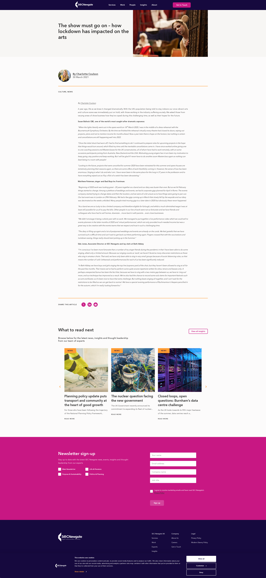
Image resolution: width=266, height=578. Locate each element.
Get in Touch (181, 5)
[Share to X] (83, 304)
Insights (143, 5)
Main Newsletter (68, 469)
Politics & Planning (97, 474)
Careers (174, 542)
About (154, 5)
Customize (200, 566)
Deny (201, 572)
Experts (155, 547)
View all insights (198, 331)
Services (112, 5)
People (132, 5)
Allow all (201, 559)
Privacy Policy (159, 493)
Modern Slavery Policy (199, 542)
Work (122, 5)
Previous (60, 387)
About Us (175, 538)
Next (206, 387)
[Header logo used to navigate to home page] (84, 4)
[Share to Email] (96, 304)
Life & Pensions (95, 469)
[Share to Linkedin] (89, 304)
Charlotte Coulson (88, 103)
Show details (79, 571)
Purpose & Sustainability (71, 474)
